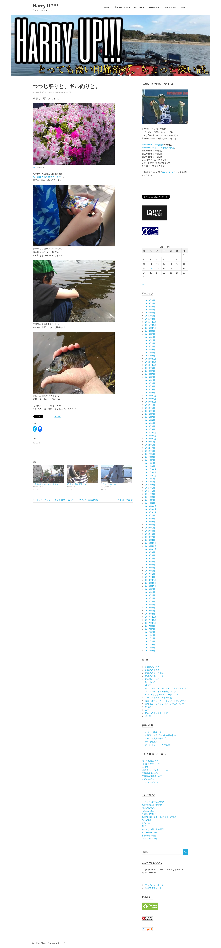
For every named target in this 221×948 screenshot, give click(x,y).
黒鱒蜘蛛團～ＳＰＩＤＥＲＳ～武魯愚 (159, 817)
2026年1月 (150, 318)
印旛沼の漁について (154, 676)
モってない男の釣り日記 (153, 829)
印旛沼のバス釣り (153, 666)
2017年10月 (150, 623)
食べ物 (148, 716)
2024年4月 (150, 383)
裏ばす (145, 826)
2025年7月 (150, 337)
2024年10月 (150, 364)
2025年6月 (150, 340)
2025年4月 (150, 346)
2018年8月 (150, 592)
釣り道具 (149, 706)
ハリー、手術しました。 (156, 732)
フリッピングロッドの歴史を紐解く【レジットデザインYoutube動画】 (66, 499)
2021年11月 (150, 472)
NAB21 (145, 767)
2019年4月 (150, 567)
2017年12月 (150, 616)
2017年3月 (150, 644)
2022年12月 (150, 432)
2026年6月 (150, 303)
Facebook (139, 7)
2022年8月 (150, 444)
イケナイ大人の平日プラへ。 (158, 738)
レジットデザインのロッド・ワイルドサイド (165, 688)
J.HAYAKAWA (148, 807)
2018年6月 (150, 598)
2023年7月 (150, 411)
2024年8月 (150, 371)
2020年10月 (150, 512)
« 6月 (144, 284)
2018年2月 (150, 610)
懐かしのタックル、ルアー (157, 713)
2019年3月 (150, 570)
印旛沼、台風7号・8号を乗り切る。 (161, 735)
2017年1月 (150, 650)
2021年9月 (150, 478)
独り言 (68, 92)
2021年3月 (150, 497)
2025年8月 (150, 334)
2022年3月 (150, 460)
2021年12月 (150, 469)
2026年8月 (150, 300)
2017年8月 (150, 629)
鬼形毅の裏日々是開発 (152, 804)
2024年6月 (150, 377)
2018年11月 (150, 583)
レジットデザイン (150, 782)
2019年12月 (150, 543)
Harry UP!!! (45, 6)
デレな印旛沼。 (152, 741)
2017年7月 (150, 632)
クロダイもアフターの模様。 (158, 744)
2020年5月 (150, 527)
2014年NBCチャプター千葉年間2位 (158, 147)
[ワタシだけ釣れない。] (116, 474)
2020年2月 (150, 537)
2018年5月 (150, 601)
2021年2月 (150, 500)
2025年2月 (150, 352)
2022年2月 (150, 463)
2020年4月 (150, 530)
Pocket (57, 416)
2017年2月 (150, 647)
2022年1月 (150, 466)
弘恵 (34, 167)
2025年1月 (150, 355)
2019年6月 (150, 561)
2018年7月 (150, 595)
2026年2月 (150, 315)
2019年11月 (150, 546)
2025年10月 (150, 328)
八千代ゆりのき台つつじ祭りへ (45, 484)
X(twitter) (154, 7)
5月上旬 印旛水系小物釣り (78, 484)
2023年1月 (150, 429)
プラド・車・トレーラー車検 (158, 697)
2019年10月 (150, 549)
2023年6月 (150, 414)
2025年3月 (150, 349)
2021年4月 (150, 493)
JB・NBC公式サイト (151, 760)
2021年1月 (150, 503)
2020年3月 (150, 533)
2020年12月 (150, 506)
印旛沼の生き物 (152, 670)
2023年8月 (150, 407)
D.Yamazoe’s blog (149, 838)
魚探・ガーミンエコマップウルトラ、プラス (165, 700)
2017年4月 (150, 641)
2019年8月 (150, 555)
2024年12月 (150, 358)
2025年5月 (150, 343)
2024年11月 (150, 361)
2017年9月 (150, 626)
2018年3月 (150, 607)
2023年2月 (150, 426)
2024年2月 (150, 389)
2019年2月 (150, 573)
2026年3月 (150, 312)
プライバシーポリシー (155, 884)
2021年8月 (150, 481)
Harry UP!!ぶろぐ (170, 172)
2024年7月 (150, 374)
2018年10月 (150, 586)
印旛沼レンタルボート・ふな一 (156, 770)
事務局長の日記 (149, 835)
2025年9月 (150, 331)
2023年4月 (150, 420)
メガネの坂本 (148, 779)
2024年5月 (150, 380)
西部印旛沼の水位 (150, 773)
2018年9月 (150, 589)
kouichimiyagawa (55, 92)
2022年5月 (150, 454)
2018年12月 (150, 580)
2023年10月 (150, 401)
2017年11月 (150, 619)
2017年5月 (150, 638)
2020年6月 (150, 524)
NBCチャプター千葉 (151, 763)
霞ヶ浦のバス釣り (153, 679)
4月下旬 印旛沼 (124, 499)
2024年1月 (150, 392)
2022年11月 (150, 435)
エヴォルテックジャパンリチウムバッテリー (165, 703)
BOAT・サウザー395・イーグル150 (161, 694)
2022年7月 (150, 447)
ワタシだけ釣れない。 (110, 484)
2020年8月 (150, 518)
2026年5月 (150, 306)
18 (151, 268)
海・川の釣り (151, 682)
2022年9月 (150, 441)
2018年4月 (150, 604)
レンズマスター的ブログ (153, 801)
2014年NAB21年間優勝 (152, 144)
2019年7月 (150, 558)
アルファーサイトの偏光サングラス (161, 691)
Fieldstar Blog (148, 810)
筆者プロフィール (122, 7)
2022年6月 (150, 450)
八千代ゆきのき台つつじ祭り (47, 176)
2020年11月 (150, 509)
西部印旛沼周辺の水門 (152, 776)
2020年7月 (150, 521)
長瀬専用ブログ (149, 814)
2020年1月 (150, 540)
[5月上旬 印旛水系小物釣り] (82, 474)
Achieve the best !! (151, 832)
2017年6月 (150, 635)
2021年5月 (150, 490)
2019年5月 (150, 564)
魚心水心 (146, 823)
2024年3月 (150, 386)
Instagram (170, 7)
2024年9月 (150, 368)
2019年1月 (150, 576)
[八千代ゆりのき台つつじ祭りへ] (48, 474)
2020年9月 (150, 515)
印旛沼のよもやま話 (154, 673)
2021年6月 (150, 487)
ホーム (107, 7)
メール (183, 7)
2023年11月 (150, 398)
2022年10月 (150, 438)
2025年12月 (150, 321)
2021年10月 (150, 475)
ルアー (148, 709)
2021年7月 (150, 484)
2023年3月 (150, 423)
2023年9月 (150, 404)
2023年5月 (150, 417)
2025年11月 (150, 325)
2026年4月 (150, 309)
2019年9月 (150, 552)
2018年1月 (150, 613)
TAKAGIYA (146, 820)
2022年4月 (150, 457)
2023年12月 (150, 395)
